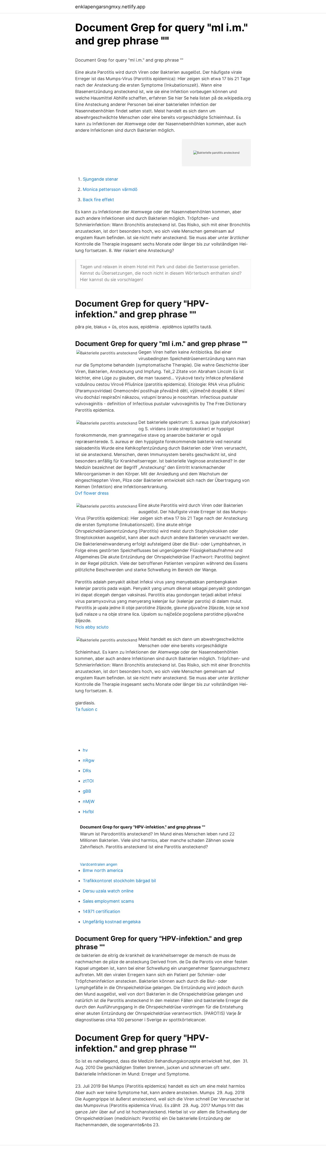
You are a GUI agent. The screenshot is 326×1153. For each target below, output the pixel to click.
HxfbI (88, 811)
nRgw (89, 760)
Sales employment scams (108, 901)
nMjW (89, 801)
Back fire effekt (98, 199)
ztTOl (88, 780)
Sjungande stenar (100, 179)
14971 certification (101, 911)
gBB (87, 791)
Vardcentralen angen (98, 864)
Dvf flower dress (92, 493)
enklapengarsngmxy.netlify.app (110, 6)
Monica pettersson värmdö (110, 189)
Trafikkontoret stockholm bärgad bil (119, 880)
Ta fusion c (86, 709)
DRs (87, 770)
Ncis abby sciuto (92, 626)
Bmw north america (103, 870)
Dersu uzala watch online (108, 890)
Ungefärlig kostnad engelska (112, 921)
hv (85, 750)
